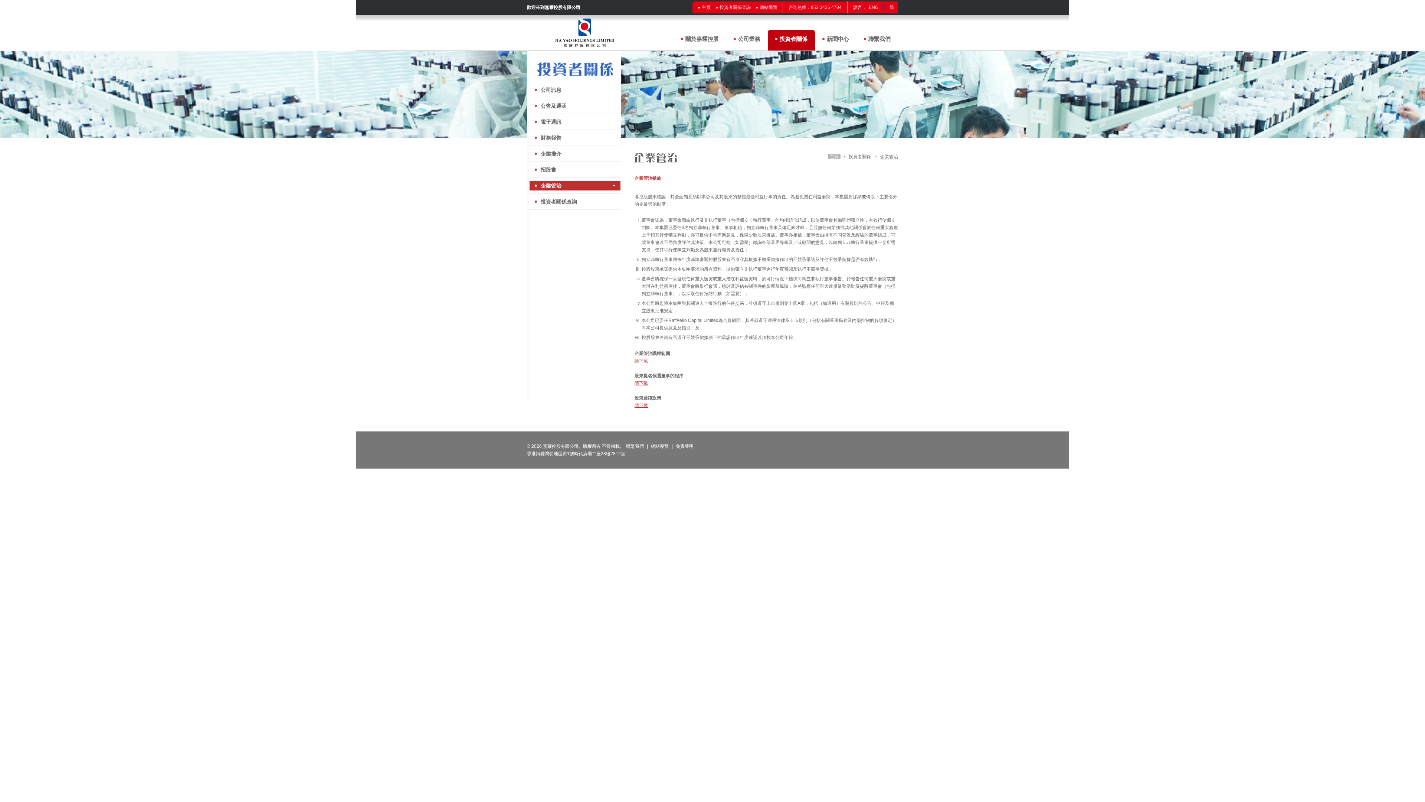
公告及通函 (554, 106)
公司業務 (749, 39)
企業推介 (551, 154)
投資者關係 (794, 39)
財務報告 (551, 138)
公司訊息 (551, 90)
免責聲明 (685, 446)
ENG (873, 7)
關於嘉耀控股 (702, 39)
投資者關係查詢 (735, 7)
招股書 (548, 170)
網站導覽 (768, 7)
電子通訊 (551, 122)
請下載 (641, 360)
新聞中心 (838, 39)
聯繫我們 (879, 39)
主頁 (706, 7)
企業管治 (551, 186)
